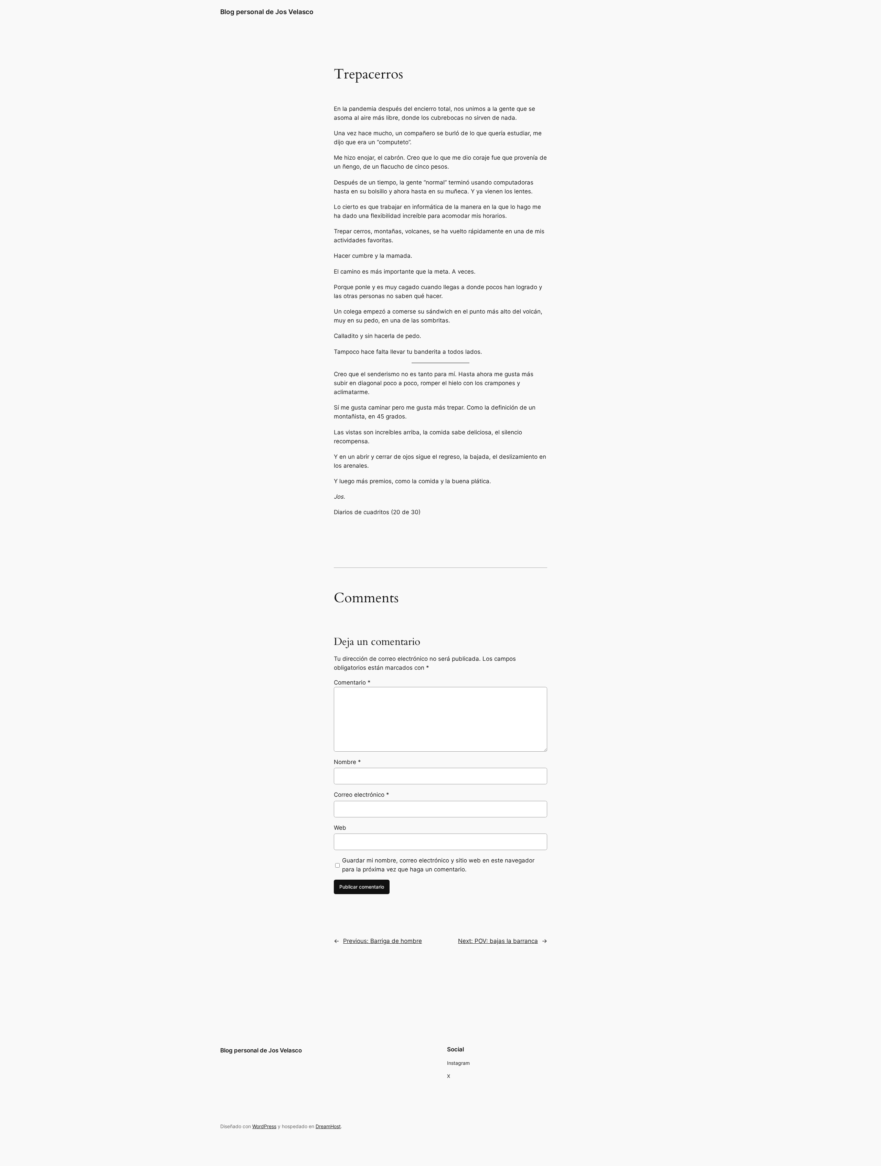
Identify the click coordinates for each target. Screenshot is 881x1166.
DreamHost (328, 1126)
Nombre (347, 762)
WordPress (264, 1126)
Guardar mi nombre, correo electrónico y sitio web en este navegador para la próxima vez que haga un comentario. (438, 865)
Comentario (352, 682)
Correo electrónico (361, 794)
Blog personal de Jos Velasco (267, 12)
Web (340, 827)
